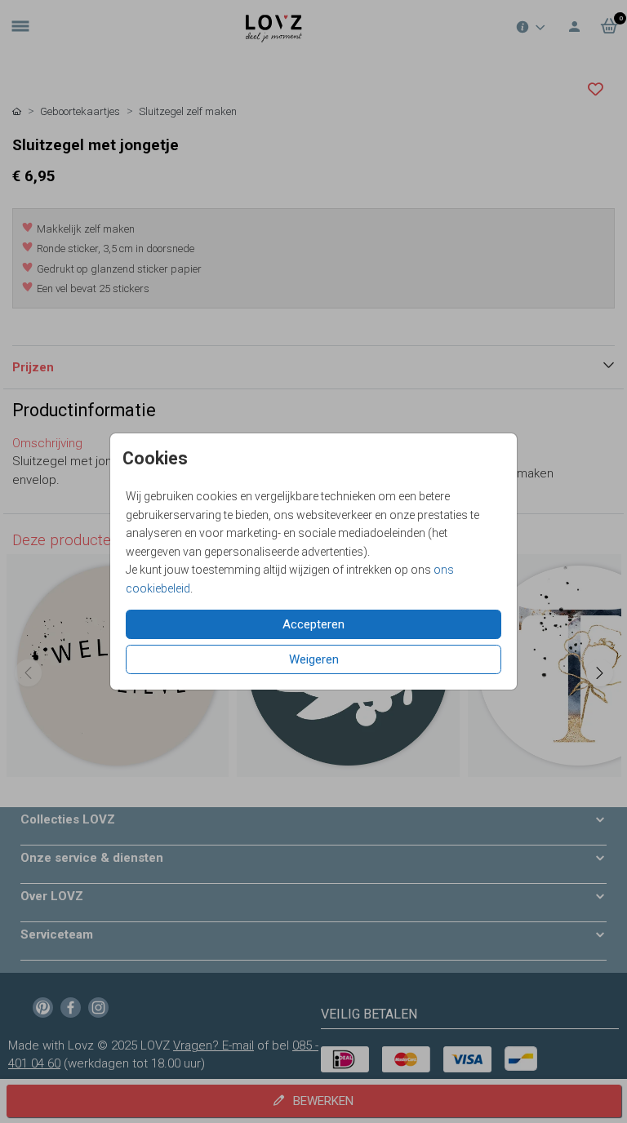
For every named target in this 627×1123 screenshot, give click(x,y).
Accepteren (313, 624)
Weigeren (314, 659)
